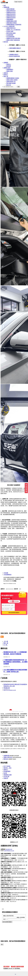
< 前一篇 (5, 641)
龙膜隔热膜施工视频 (11, 21)
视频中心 (8, 64)
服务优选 (5, 41)
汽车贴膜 (5, 573)
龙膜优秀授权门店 (11, 81)
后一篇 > (5, 644)
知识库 (5, 773)
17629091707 (6, 688)
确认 (2, 636)
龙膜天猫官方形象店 (11, 22)
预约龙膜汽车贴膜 (11, 83)
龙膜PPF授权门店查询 (11, 79)
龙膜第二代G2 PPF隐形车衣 (13, 29)
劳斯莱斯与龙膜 (7, 774)
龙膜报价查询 (6, 67)
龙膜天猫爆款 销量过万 (15, 48)
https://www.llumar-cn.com (9, 690)
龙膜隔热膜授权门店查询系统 (13, 24)
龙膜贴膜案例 (9, 19)
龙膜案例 (5, 62)
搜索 (18, 86)
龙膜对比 (5, 73)
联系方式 (8, 85)
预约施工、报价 (7, 768)
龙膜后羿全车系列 (11, 14)
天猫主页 (5, 778)
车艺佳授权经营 (10, 36)
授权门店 (5, 76)
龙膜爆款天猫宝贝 (13, 54)
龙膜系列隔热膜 (10, 9)
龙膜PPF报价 (9, 71)
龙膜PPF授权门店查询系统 (13, 40)
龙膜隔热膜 (6, 7)
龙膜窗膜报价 (9, 69)
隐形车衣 (5, 759)
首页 (4, 5)
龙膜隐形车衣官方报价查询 (13, 38)
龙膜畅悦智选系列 (11, 16)
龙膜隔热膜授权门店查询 (12, 78)
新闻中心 (5, 74)
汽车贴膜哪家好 (7, 574)
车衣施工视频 (9, 31)
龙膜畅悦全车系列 (11, 12)
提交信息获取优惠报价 (7, 921)
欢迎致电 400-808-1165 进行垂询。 (12, 968)
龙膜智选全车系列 (11, 17)
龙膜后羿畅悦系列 (11, 10)
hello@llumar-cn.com (9, 850)
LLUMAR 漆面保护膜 (8, 26)
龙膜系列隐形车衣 (11, 28)
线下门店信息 (6, 766)
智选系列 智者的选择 (14, 56)
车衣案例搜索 (9, 35)
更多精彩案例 (6, 771)
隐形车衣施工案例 (11, 33)
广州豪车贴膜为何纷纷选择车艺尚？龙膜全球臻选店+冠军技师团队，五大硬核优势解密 (15, 662)
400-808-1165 (6, 687)
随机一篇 (5, 643)
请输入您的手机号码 (8, 915)
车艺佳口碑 (6, 776)
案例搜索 (8, 66)
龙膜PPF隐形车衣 (7, 757)
